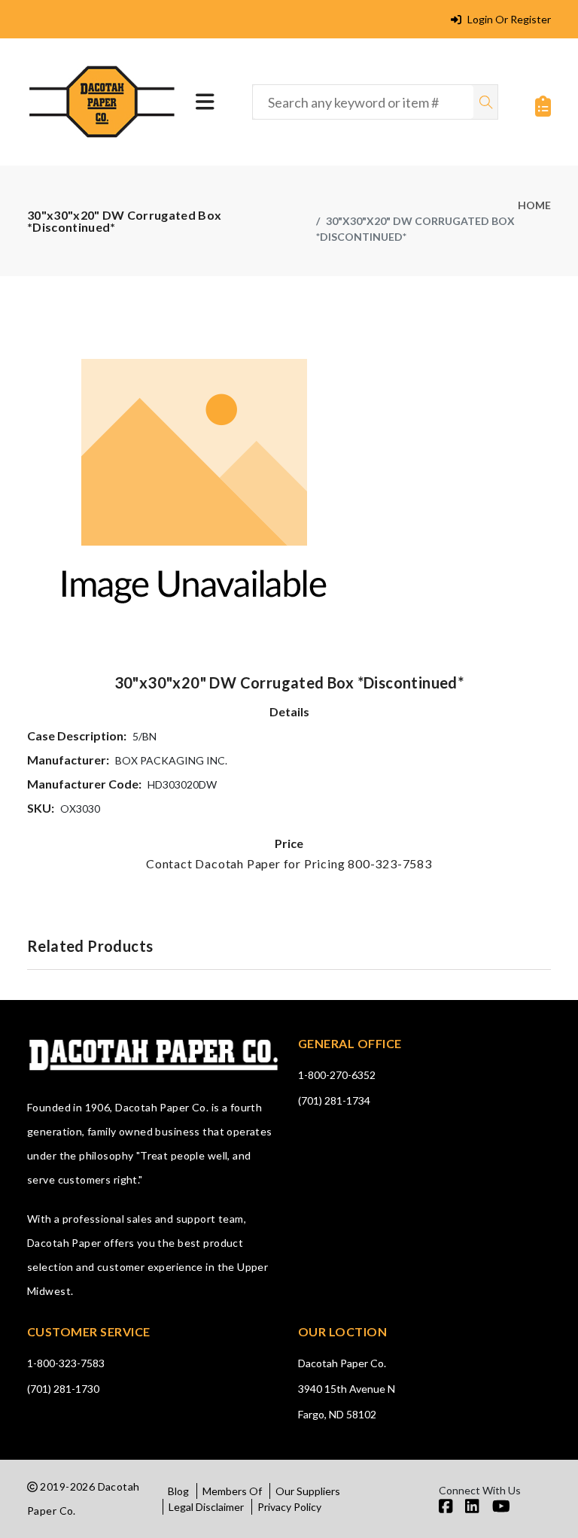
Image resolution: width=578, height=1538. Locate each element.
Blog (178, 1491)
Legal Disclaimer (206, 1506)
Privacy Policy (289, 1506)
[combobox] (363, 102)
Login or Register (508, 19)
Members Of (232, 1491)
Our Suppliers (307, 1491)
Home (534, 205)
